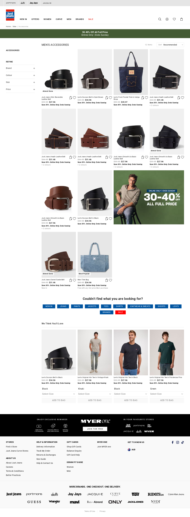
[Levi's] (136, 494)
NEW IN (48, 306)
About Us (11, 458)
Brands (80, 19)
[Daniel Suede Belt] (70, 280)
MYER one (102, 442)
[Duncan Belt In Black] (95, 193)
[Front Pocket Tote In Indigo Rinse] (131, 72)
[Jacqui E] (47, 3)
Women (47, 19)
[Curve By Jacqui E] (115, 494)
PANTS (77, 306)
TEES (106, 306)
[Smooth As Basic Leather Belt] (131, 131)
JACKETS (92, 306)
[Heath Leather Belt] (167, 72)
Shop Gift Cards (74, 447)
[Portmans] (11, 3)
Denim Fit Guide (75, 462)
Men (69, 19)
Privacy (103, 511)
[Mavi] (75, 502)
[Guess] (34, 502)
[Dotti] (54, 494)
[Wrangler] (54, 502)
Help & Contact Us (44, 463)
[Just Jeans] (14, 494)
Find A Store (11, 447)
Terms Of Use (89, 511)
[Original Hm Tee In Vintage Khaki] (95, 352)
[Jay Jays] (33, 3)
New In (23, 19)
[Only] (115, 502)
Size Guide (41, 459)
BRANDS (106, 312)
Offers (35, 19)
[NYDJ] (156, 502)
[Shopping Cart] (181, 19)
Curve (59, 19)
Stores (10, 442)
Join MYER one (104, 447)
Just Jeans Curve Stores (17, 451)
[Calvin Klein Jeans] (176, 494)
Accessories (12, 50)
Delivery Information (45, 447)
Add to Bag (59, 400)
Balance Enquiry (74, 451)
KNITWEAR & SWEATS (140, 306)
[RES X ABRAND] (95, 502)
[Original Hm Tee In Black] (131, 352)
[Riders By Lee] (156, 494)
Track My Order (43, 451)
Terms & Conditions (15, 471)
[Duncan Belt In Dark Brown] (95, 72)
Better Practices (13, 475)
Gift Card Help (73, 455)
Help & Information (46, 442)
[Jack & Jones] (136, 502)
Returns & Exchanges (46, 455)
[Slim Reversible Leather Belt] (70, 97)
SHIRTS (119, 306)
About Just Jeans (14, 463)
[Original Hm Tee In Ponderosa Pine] (167, 352)
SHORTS (161, 306)
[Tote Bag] (106, 280)
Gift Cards (72, 442)
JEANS (63, 306)
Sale (90, 19)
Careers (9, 467)
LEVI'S (176, 306)
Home (8, 27)
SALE (120, 312)
